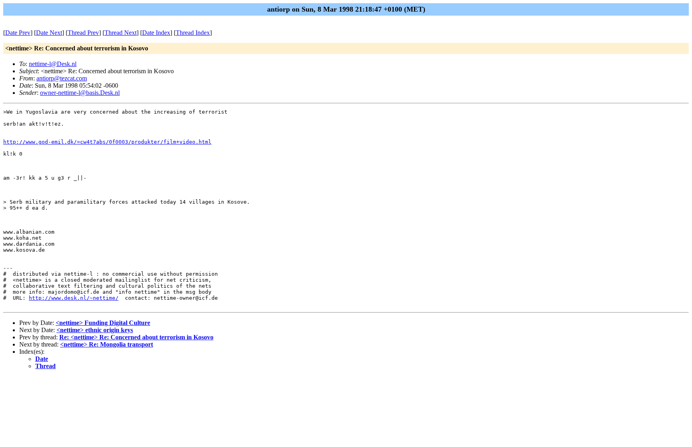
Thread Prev (83, 32)
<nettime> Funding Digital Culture (103, 322)
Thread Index (193, 32)
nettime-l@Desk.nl (52, 63)
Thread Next (121, 32)
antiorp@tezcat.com (61, 78)
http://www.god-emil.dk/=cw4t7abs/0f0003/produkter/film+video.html (107, 142)
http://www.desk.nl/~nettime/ (74, 298)
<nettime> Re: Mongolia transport (106, 344)
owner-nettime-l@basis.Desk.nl (80, 92)
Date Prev (17, 32)
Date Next (49, 32)
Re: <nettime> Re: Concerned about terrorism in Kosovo (136, 337)
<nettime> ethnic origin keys (94, 330)
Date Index (156, 32)
